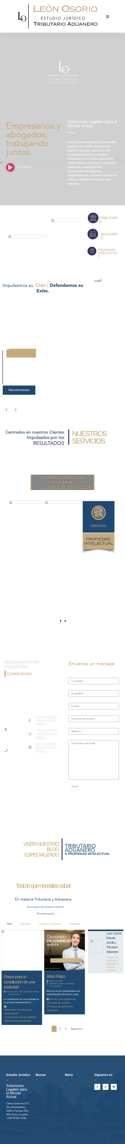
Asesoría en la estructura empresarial (18, 1011)
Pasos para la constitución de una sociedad (19, 981)
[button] (107, 16)
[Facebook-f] (97, 1087)
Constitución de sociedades (20, 1017)
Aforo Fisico (55, 976)
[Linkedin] (114, 1087)
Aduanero (25, 923)
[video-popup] (10, 167)
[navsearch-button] (119, 17)
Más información (19, 390)
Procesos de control (58, 1002)
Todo (9, 923)
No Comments (14, 994)
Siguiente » (77, 1028)
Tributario (75, 923)
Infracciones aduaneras (62, 999)
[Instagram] (106, 1087)
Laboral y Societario (50, 923)
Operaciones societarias (18, 1020)
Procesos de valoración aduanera (60, 1008)
